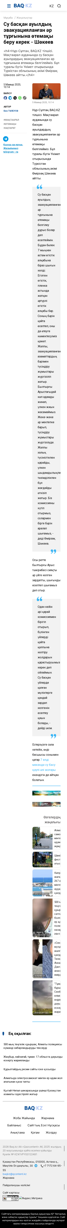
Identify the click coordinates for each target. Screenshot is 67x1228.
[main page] (30, 5)
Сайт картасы (11, 1192)
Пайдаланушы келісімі (16, 1185)
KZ (51, 6)
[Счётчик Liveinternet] (10, 1197)
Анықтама (17, 1132)
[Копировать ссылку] (24, 98)
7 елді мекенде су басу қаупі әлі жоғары (44, 765)
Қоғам (35, 1132)
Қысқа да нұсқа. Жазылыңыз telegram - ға (13, 148)
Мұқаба (8, 17)
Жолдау (51, 1132)
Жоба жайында (24, 1118)
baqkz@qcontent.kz (15, 1173)
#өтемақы (10, 124)
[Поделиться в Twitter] (15, 98)
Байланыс (14, 1125)
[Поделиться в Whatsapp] (20, 98)
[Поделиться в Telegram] (10, 98)
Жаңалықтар (24, 17)
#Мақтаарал (11, 120)
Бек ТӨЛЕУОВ (11, 111)
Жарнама (47, 1118)
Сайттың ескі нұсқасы (44, 1125)
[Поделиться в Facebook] (5, 98)
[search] (59, 6)
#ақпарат (10, 128)
